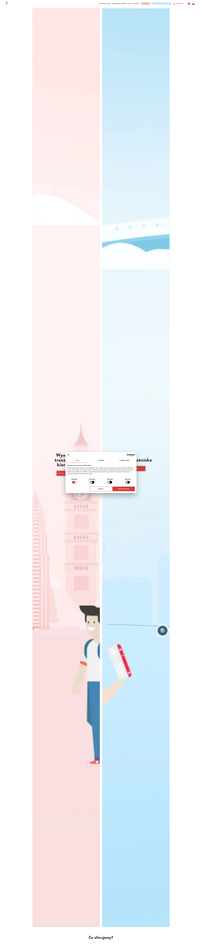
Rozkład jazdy (105, 3)
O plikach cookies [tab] (125, 460)
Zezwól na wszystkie (123, 488)
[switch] (92, 482)
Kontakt (136, 3)
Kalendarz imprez (119, 3)
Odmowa (100, 488)
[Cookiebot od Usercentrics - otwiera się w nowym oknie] (128, 455)
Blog (129, 3)
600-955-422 (179, 3)
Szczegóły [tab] (101, 460)
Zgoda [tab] (77, 460)
